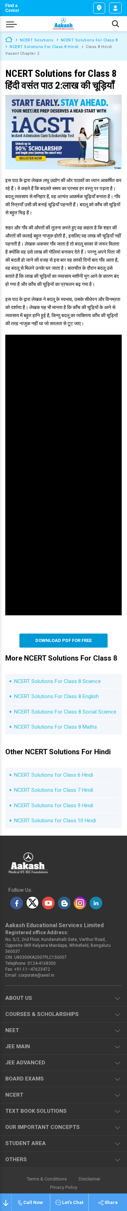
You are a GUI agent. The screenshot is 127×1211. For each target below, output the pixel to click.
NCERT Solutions (37, 40)
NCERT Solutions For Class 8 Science (57, 681)
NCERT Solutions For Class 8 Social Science (65, 712)
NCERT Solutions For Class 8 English (56, 696)
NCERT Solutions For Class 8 (89, 40)
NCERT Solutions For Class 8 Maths (55, 727)
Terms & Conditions (47, 1179)
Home (8, 39)
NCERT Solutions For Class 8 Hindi (44, 47)
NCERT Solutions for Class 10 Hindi (55, 820)
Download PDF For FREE (63, 640)
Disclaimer (89, 1179)
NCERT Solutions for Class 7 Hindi (53, 790)
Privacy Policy (63, 1187)
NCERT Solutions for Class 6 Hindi (53, 775)
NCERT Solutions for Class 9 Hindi (53, 805)
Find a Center (12, 8)
